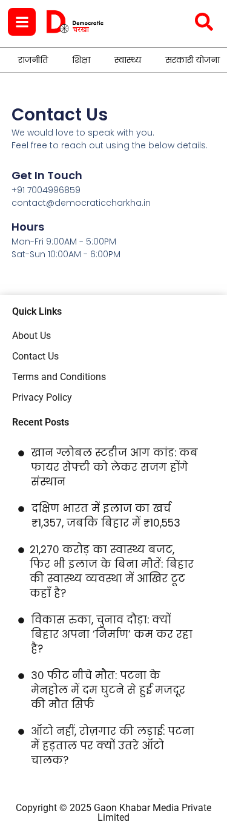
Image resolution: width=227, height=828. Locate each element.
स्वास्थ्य (127, 60)
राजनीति (33, 60)
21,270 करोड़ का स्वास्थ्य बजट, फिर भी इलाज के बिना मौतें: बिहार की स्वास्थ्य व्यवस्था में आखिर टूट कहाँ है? (112, 571)
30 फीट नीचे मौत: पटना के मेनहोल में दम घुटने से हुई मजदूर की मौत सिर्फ (108, 690)
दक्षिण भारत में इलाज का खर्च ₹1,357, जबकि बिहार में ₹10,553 (105, 515)
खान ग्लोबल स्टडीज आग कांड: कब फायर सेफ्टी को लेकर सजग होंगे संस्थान (114, 467)
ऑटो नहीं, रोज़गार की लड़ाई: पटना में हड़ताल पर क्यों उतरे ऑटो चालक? (112, 745)
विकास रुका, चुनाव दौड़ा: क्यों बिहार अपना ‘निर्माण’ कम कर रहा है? (111, 634)
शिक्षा (81, 60)
